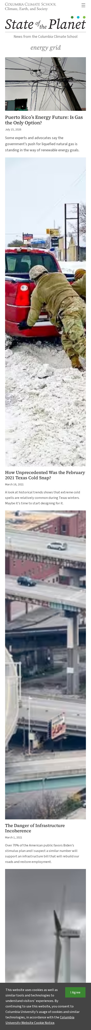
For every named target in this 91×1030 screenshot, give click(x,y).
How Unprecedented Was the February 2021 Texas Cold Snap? (45, 475)
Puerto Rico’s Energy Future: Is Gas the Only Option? (44, 120)
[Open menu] (83, 5)
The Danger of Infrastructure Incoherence (35, 828)
